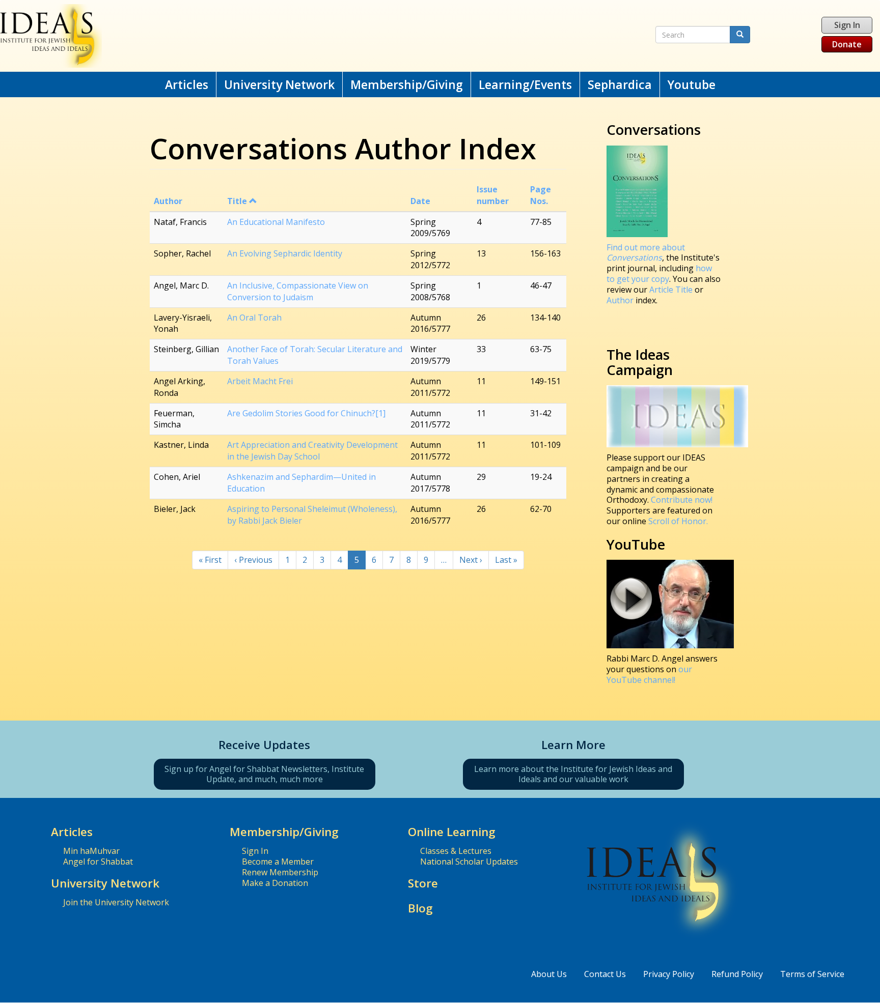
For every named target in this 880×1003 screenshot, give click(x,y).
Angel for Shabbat (98, 861)
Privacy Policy (668, 974)
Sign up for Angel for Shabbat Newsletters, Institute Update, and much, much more (264, 774)
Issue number (493, 195)
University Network (279, 84)
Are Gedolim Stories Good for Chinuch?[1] (306, 413)
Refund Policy (737, 974)
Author (168, 201)
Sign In (847, 25)
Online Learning (452, 832)
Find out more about (646, 253)
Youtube (692, 84)
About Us (549, 974)
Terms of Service (812, 974)
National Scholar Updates (469, 861)
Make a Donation (275, 883)
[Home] (287, 36)
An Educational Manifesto (276, 221)
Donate (847, 44)
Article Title (672, 289)
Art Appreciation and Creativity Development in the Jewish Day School (312, 450)
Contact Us (605, 974)
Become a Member (278, 861)
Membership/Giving (406, 84)
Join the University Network (116, 902)
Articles (186, 84)
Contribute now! (681, 499)
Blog (420, 908)
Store (423, 883)
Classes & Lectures (455, 850)
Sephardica (620, 84)
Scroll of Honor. (678, 521)
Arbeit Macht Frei (260, 381)
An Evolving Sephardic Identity (284, 253)
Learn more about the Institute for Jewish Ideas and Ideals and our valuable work (573, 774)
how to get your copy (659, 273)
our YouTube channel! (649, 674)
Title (237, 201)
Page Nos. (540, 195)
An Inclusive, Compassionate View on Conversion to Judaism (297, 291)
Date (420, 201)
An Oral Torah (254, 317)
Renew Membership (280, 872)
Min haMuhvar (91, 850)
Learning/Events (525, 84)
